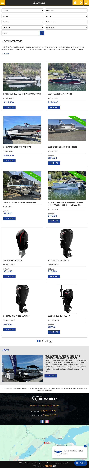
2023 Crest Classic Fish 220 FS (62, 147)
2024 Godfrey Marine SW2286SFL (19, 202)
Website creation (38, 466)
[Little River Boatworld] (39, 2)
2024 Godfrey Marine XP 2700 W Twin (22, 94)
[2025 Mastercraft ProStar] (22, 130)
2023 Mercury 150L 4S (58, 260)
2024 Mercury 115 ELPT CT (16, 316)
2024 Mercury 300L (12, 260)
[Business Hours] (75, 2)
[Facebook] (42, 421)
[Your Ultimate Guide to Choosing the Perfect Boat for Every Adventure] (22, 368)
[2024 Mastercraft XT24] (67, 77)
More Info (9, 107)
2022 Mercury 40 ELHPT (59, 316)
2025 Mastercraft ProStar (17, 147)
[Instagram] (47, 421)
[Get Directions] (80, 2)
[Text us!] (80, 463)
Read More (5, 53)
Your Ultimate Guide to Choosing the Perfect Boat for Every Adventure (62, 357)
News (5, 350)
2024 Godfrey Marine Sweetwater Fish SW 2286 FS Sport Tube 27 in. (65, 203)
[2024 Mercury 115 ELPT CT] (22, 299)
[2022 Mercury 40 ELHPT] (67, 299)
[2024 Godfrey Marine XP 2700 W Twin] (22, 77)
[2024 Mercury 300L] (22, 243)
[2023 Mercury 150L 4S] (67, 243)
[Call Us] (86, 2)
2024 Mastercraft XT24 (60, 94)
